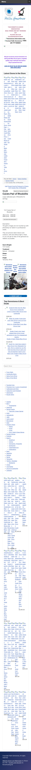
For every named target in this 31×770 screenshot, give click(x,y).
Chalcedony (12, 449)
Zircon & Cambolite (12, 468)
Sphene (8, 455)
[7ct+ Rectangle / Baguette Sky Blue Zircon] (20, 570)
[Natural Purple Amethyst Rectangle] (17, 641)
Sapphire (9, 453)
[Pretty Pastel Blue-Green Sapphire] (24, 495)
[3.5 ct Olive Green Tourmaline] (20, 697)
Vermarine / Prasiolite (15, 444)
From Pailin (9, 372)
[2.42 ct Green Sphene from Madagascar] (13, 632)
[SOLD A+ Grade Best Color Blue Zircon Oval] (16, 320)
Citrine (11, 442)
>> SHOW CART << (15, 296)
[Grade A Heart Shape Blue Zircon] (16, 334)
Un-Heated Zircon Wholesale (24, 571)
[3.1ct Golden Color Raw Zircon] (9, 638)
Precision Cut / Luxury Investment (16, 387)
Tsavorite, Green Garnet (16, 411)
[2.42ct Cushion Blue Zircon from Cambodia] (16, 308)
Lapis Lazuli (10, 419)
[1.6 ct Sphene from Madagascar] (9, 698)
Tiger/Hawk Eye (14, 447)
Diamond (9, 407)
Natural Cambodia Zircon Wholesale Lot (13, 539)
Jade (7, 417)
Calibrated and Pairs (12, 389)
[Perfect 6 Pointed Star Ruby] (13, 707)
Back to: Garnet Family (21, 191)
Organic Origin (10, 424)
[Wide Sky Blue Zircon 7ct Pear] (6, 579)
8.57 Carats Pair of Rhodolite (17, 188)
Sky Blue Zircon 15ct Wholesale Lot (24, 661)
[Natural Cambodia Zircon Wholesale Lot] (13, 504)
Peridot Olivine (10, 434)
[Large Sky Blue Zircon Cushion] (17, 497)
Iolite (7, 413)
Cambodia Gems (11, 374)
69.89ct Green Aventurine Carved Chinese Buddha (24, 728)
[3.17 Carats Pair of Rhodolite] (9, 555)
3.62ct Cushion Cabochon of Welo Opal (24, 102)
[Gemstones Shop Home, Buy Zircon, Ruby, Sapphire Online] (15, 14)
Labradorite (9, 415)
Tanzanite (9, 459)
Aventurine (12, 445)
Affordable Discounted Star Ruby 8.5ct (20, 106)
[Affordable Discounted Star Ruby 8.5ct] (20, 88)
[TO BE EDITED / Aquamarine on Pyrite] (6, 694)
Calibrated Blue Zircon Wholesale (20, 650)
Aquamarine (12, 405)
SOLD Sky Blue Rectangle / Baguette (5, 682)
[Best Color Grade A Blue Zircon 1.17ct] (16, 347)
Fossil (10, 428)
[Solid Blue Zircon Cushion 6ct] (9, 103)
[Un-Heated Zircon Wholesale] (24, 557)
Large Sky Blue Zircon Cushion (16, 524)
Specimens (9, 392)
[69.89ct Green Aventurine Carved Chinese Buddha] (24, 704)
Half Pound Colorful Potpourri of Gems (16, 186)
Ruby (7, 451)
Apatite (8, 402)
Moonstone (9, 421)
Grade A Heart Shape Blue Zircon (17, 339)
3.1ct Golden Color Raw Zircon (9, 661)
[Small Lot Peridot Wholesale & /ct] (13, 85)
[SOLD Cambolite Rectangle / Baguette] (6, 498)
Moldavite (12, 463)
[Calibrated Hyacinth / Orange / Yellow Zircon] (6, 115)
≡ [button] (29, 1)
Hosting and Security (15, 762)
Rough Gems (10, 394)
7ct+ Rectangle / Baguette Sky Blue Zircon (20, 600)
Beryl (7, 403)
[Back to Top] (29, 768)
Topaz (8, 465)
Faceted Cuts (10, 385)
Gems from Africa (11, 376)
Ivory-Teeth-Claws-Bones (16, 432)
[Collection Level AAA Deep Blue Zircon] (9, 505)
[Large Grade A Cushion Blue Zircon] (17, 563)
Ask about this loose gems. (10, 219)
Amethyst (12, 440)
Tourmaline (9, 466)
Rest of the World (11, 378)
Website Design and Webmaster (12, 761)
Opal (7, 423)
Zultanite (9, 470)
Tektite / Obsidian (11, 461)
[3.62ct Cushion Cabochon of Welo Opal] (24, 85)
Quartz (8, 438)
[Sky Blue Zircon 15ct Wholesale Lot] (24, 638)
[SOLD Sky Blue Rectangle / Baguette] (6, 649)
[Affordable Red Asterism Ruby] (17, 89)
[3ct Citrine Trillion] (20, 491)
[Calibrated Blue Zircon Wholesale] (20, 632)
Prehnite (8, 436)
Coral (10, 430)
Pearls (11, 426)
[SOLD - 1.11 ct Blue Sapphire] (13, 554)
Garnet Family (10, 409)
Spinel (8, 457)
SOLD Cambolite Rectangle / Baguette (5, 525)
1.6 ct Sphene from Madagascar (9, 713)
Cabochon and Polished (13, 391)
